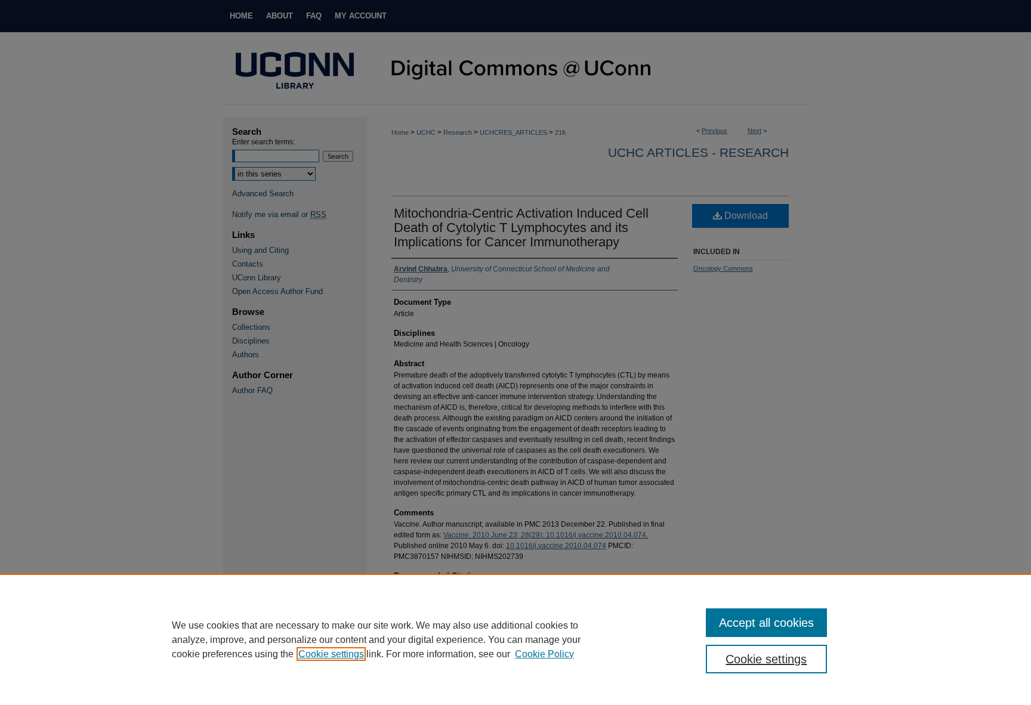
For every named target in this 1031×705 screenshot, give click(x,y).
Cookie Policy (544, 654)
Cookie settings (331, 654)
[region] (515, 639)
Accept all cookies (766, 622)
